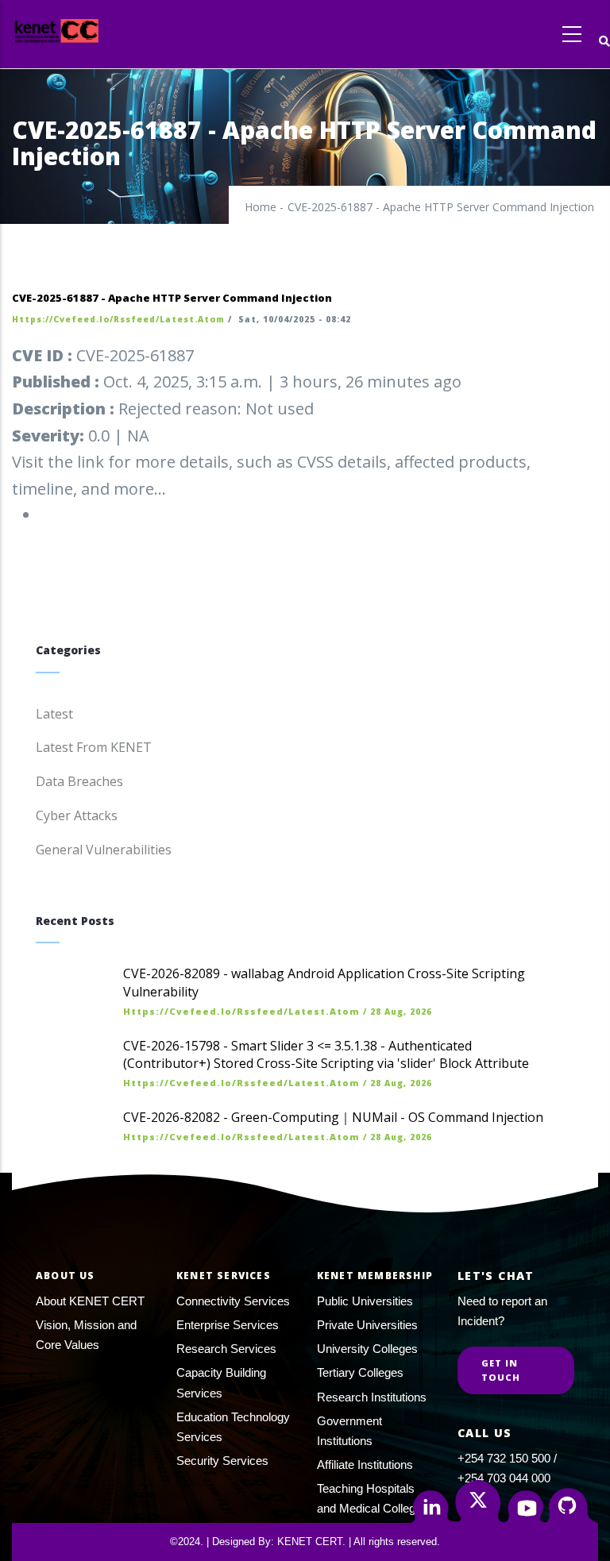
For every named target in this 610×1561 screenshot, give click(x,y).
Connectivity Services (233, 1301)
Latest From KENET (94, 747)
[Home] (86, 30)
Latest (54, 714)
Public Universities (365, 1301)
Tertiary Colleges (360, 1372)
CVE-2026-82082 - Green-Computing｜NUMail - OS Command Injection (333, 1117)
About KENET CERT (90, 1301)
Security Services (222, 1460)
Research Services (226, 1348)
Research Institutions (372, 1397)
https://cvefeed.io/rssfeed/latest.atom (118, 319)
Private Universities (367, 1325)
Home (260, 206)
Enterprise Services (227, 1325)
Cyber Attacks (77, 815)
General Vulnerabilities (104, 849)
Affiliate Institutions (365, 1464)
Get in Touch (501, 1370)
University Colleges (367, 1348)
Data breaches (79, 781)
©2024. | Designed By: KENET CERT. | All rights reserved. (305, 1542)
